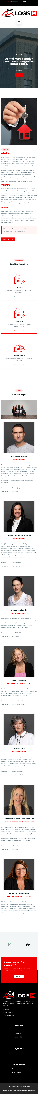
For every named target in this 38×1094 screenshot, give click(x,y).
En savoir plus (18, 297)
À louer (18, 976)
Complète (19, 321)
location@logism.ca (17, 771)
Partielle (19, 287)
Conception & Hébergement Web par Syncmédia (19, 1091)
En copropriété (19, 355)
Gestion (19, 75)
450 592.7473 (26, 1)
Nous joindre (15, 1069)
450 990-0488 (16, 704)
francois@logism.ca (17, 488)
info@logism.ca (14, 1)
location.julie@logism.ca (19, 701)
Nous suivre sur (16, 1072)
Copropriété (18, 1037)
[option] (19, 58)
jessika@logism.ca (17, 562)
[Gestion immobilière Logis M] (19, 4)
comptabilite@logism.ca (19, 633)
